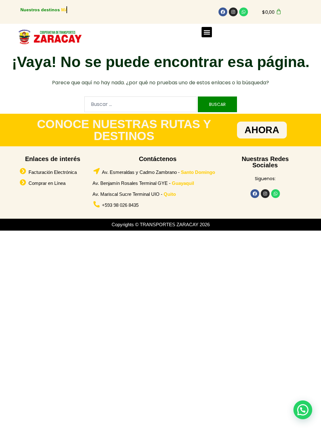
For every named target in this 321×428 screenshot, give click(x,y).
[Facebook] (222, 12)
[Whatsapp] (243, 12)
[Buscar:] (140, 104)
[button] (207, 32)
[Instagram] (233, 12)
